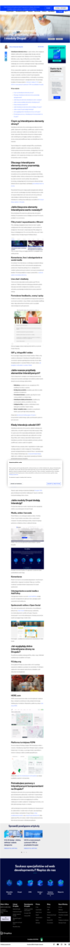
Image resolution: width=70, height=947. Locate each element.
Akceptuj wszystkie (53, 483)
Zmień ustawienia (16, 483)
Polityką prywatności (13, 474)
